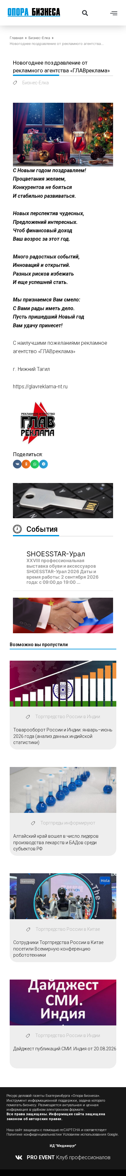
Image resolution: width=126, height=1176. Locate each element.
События (42, 529)
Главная (16, 38)
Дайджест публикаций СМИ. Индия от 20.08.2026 (64, 1048)
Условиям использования (84, 1134)
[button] (85, 12)
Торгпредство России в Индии (67, 716)
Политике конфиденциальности (32, 1134)
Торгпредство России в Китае (68, 929)
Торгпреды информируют (67, 822)
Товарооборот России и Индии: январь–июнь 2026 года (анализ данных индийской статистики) (62, 736)
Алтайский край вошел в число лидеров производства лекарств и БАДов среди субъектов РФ (56, 842)
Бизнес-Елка (39, 38)
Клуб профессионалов (68, 1157)
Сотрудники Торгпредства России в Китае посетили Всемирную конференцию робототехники (58, 949)
